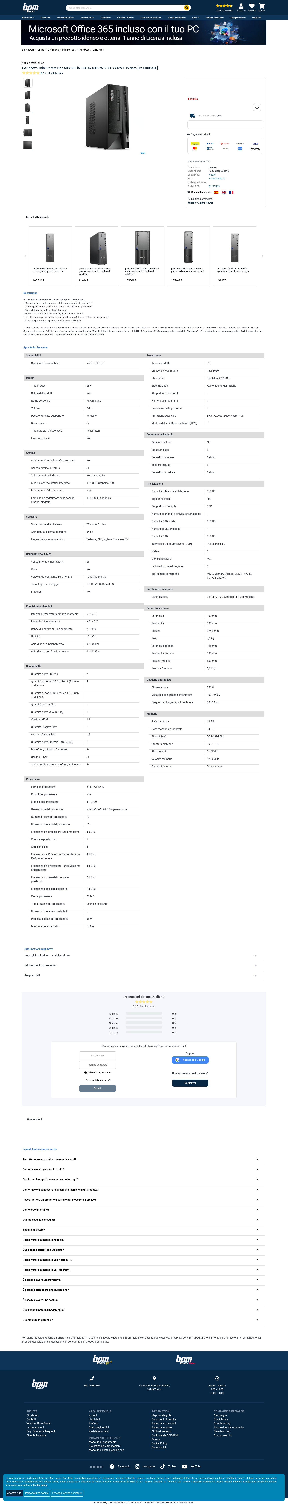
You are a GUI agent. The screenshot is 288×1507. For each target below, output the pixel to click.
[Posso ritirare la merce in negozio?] (257, 1240)
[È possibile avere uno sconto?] (257, 1300)
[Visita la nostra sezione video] (185, 1359)
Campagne (220, 1415)
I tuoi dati (94, 1419)
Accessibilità (159, 1447)
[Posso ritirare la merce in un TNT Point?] (257, 1270)
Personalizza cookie (37, 1493)
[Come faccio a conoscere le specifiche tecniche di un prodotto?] (257, 1190)
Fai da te (45, 17)
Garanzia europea (162, 1427)
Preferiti (93, 1423)
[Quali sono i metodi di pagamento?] (257, 1310)
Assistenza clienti (99, 1431)
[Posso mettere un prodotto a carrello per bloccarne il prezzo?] (257, 1200)
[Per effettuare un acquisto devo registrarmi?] (257, 1160)
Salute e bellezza (214, 17)
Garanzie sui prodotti (164, 1423)
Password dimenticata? (98, 1080)
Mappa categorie (161, 1415)
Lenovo (213, 167)
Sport (195, 17)
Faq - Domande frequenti (41, 1431)
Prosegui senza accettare (67, 1493)
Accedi (93, 1415)
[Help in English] (224, 192)
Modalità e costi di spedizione (106, 1450)
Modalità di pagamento (102, 1442)
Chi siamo (32, 1415)
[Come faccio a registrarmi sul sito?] (257, 1170)
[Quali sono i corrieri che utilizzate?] (257, 1250)
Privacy (156, 1439)
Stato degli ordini (99, 1427)
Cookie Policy (159, 1443)
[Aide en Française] (231, 192)
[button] (25, 256)
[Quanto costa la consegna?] (257, 1220)
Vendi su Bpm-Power (38, 1423)
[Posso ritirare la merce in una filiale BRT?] (257, 1260)
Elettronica (27, 17)
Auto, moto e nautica (150, 17)
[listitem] (50, 256)
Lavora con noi (35, 1427)
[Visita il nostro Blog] (102, 1359)
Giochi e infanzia (176, 17)
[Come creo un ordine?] (257, 1210)
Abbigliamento (237, 17)
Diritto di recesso (161, 1431)
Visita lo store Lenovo (33, 63)
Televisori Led (222, 1431)
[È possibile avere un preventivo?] (257, 1280)
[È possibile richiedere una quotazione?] (257, 1290)
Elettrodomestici (65, 17)
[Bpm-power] (30, 7)
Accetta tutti (14, 1493)
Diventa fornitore (36, 1435)
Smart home (87, 17)
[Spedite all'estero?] (257, 1230)
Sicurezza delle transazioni (104, 1446)
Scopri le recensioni (224, 11)
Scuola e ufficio (124, 17)
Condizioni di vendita (164, 1419)
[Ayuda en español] (216, 192)
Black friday (221, 1419)
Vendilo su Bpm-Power (200, 202)
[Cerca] (186, 8)
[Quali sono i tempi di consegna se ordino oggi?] (257, 1180)
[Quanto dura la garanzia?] (257, 1320)
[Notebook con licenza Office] (144, 32)
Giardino (105, 17)
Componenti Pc (223, 1435)
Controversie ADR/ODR (165, 1435)
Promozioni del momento (229, 1427)
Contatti (31, 1419)
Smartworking (222, 1423)
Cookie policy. (40, 1485)
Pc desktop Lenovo (219, 171)
